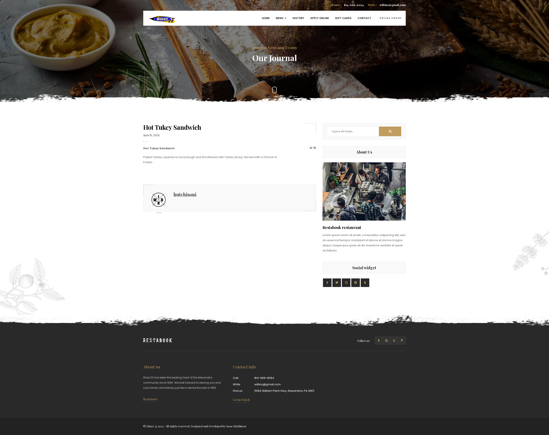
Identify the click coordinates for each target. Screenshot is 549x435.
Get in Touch (241, 400)
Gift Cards (343, 18)
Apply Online (319, 18)
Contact (364, 18)
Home (266, 18)
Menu (280, 18)
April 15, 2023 (151, 135)
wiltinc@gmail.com (387, 5)
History (298, 18)
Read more (150, 399)
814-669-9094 (346, 5)
